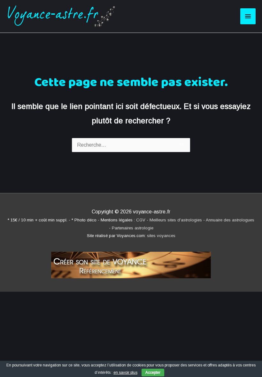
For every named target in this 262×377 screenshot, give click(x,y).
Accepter (152, 372)
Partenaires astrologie (132, 228)
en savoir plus (125, 372)
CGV (140, 220)
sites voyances (161, 235)
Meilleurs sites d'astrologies (176, 220)
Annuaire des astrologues (230, 220)
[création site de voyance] (131, 262)
